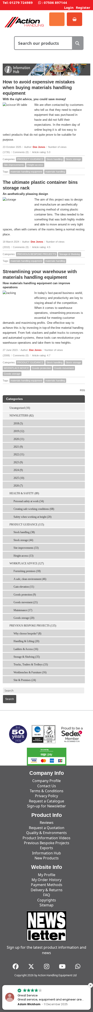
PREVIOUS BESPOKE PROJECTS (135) (32, 625)
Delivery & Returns (47, 889)
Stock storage (73, 159)
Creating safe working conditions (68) (34, 509)
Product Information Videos (46, 837)
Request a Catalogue (46, 801)
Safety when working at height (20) (32, 516)
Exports (46, 847)
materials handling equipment (26, 171)
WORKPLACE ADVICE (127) (26, 563)
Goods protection (41, 368)
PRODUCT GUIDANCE (30, 159)
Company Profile (46, 780)
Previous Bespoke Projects (46, 842)
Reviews (46, 822)
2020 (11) (19, 439)
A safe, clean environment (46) (30, 579)
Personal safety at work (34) (29, 501)
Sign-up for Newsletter (46, 806)
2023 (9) (18, 462)
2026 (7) (18, 485)
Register (83, 7)
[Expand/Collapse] (82, 414)
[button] (90, 985)
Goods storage (12, 373)
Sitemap (46, 905)
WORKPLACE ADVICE (16, 368)
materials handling (55, 171)
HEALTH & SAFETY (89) (24, 493)
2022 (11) (19, 454)
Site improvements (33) (26, 547)
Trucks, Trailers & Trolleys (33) (31, 664)
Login (69, 7)
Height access (35, 164)
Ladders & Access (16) (26, 649)
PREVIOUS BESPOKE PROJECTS (36, 254)
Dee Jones (39, 147)
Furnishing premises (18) (27, 571)
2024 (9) (18, 470)
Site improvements (14, 164)
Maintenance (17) (23, 610)
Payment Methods (46, 884)
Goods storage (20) (24, 617)
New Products (47, 858)
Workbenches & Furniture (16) (30, 672)
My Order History (46, 879)
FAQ (46, 894)
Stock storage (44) (23, 540)
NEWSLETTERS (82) (21, 415)
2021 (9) (18, 446)
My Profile (46, 874)
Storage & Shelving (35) (27, 656)
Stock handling (54, 159)
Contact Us (46, 785)
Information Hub (46, 853)
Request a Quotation (46, 827)
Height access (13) (23, 555)
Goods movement (64, 368)
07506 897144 (55, 2)
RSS (82, 390)
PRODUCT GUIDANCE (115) (26, 524)
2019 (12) (19, 431)
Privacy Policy (46, 795)
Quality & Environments (46, 832)
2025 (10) (19, 478)
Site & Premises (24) (25, 680)
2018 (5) (18, 423)
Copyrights (46, 900)
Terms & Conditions (46, 790)
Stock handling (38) (24, 532)
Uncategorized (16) (19, 407)
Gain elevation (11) (24, 586)
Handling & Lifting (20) (26, 641)
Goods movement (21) (26, 602)
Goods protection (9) (25, 594)
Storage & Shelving (69, 254)
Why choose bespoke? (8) (27, 633)
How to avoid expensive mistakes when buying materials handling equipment (39, 87)
